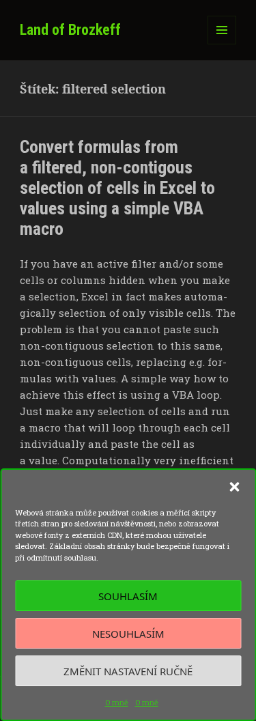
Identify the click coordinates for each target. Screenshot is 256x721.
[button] (234, 487)
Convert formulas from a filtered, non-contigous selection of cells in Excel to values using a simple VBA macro (117, 188)
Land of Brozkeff (70, 29)
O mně (116, 702)
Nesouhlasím (128, 633)
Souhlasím (128, 596)
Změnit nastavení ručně (128, 671)
